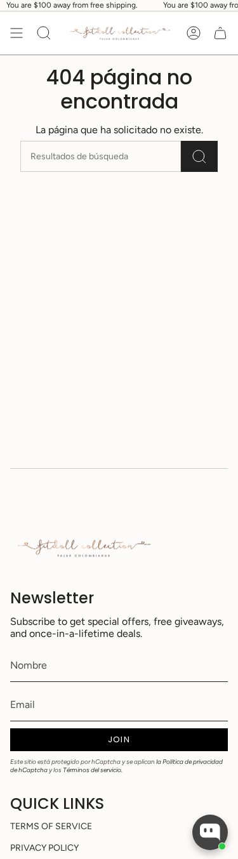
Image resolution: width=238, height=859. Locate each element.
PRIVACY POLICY (44, 848)
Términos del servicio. (92, 770)
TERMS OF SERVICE (51, 826)
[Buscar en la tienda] (199, 156)
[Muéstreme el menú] (16, 33)
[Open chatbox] (210, 832)
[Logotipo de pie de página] (83, 548)
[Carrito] (220, 33)
